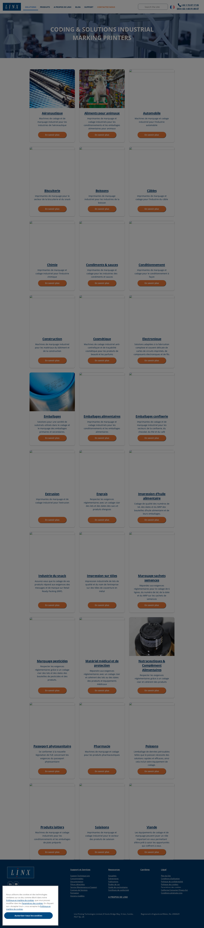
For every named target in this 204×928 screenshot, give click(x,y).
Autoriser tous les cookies (28, 915)
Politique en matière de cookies (20, 900)
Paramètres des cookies (32, 903)
